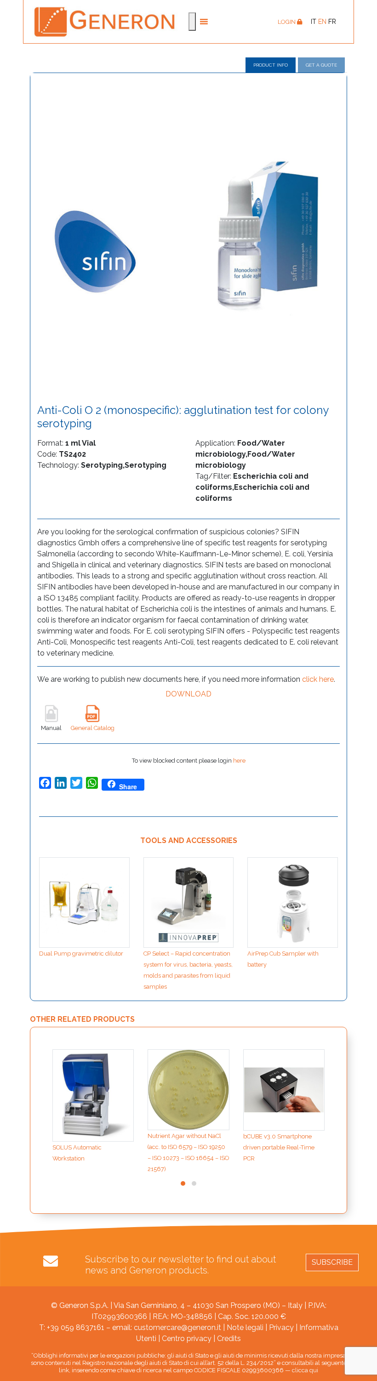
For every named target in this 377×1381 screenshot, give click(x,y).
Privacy (281, 1327)
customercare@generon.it (177, 1327)
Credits (229, 1338)
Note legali (245, 1327)
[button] (182, 1183)
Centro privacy (186, 1338)
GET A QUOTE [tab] (321, 65)
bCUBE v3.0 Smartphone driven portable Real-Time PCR (278, 1147)
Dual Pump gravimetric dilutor (81, 953)
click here (318, 679)
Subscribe (332, 1262)
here (239, 760)
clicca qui (305, 1370)
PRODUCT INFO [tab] (270, 65)
